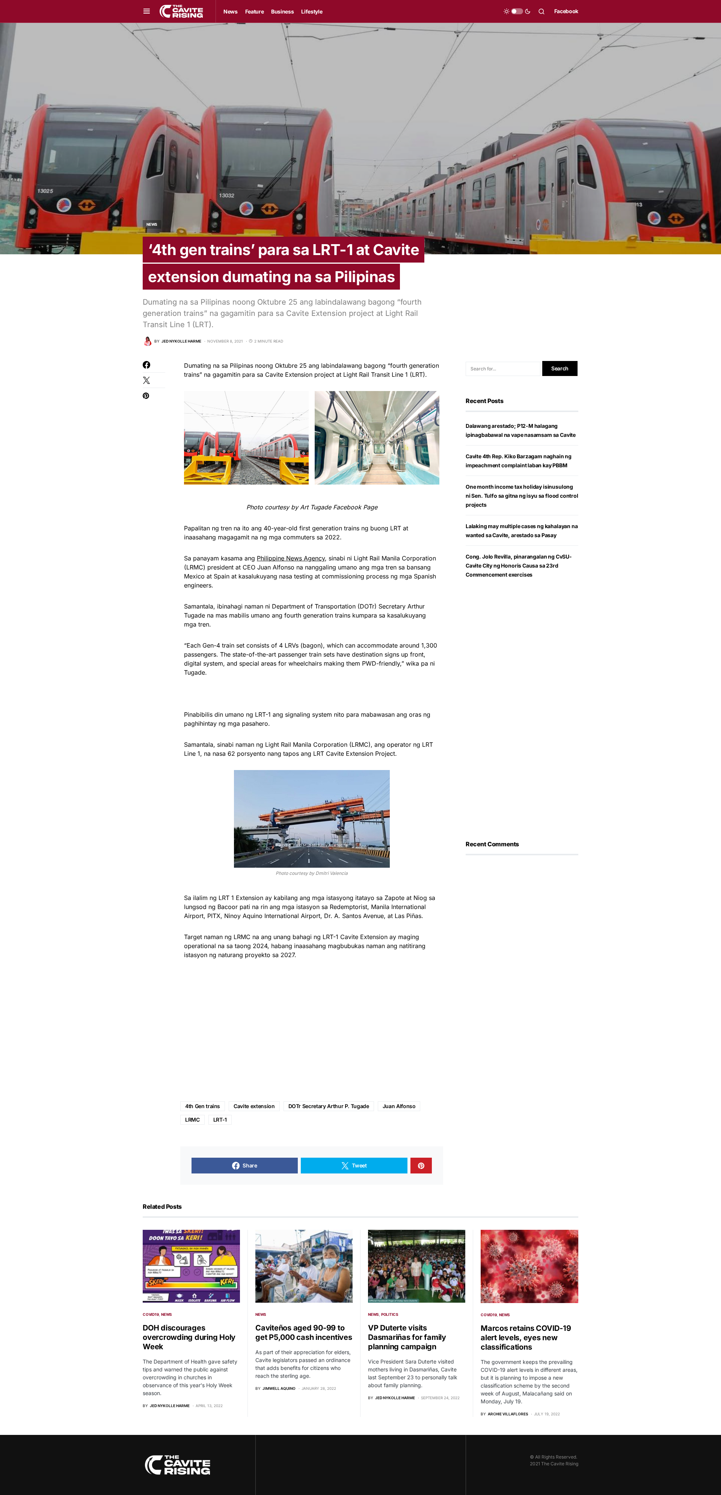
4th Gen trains (202, 1106)
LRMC (192, 1119)
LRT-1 (220, 1119)
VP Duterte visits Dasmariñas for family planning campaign (407, 1337)
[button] (147, 11)
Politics (389, 1314)
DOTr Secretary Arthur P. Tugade (328, 1106)
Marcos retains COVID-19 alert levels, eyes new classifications (526, 1338)
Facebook (566, 11)
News (151, 224)
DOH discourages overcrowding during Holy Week (189, 1337)
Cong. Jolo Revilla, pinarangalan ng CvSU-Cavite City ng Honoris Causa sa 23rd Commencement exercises (519, 565)
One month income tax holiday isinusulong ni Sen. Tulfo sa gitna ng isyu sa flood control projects (522, 495)
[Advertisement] (311, 1030)
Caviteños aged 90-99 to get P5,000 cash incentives (303, 1332)
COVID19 (151, 1314)
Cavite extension (254, 1106)
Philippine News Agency (291, 558)
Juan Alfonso (399, 1106)
